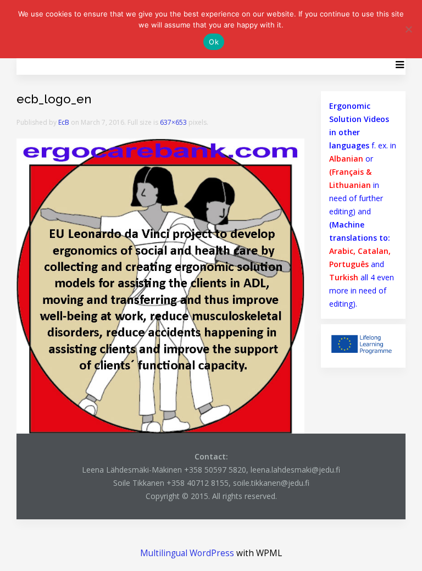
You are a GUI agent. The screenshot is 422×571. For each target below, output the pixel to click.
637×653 (173, 122)
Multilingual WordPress (187, 553)
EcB (63, 122)
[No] (408, 29)
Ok (214, 41)
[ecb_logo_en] (160, 285)
